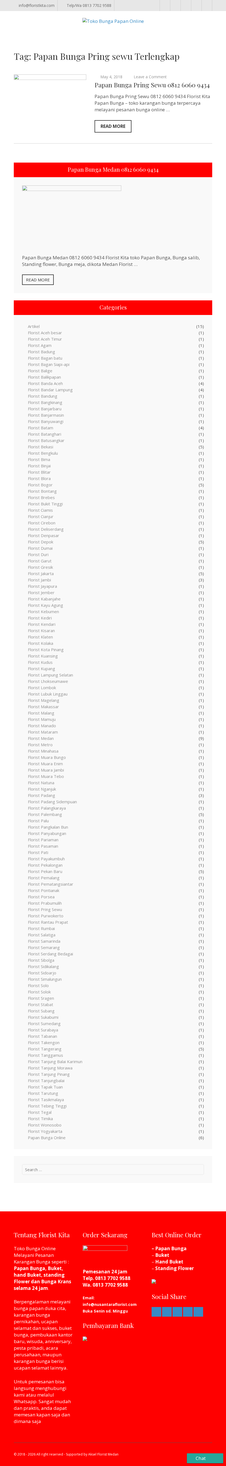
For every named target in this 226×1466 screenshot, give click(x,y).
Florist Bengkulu (43, 453)
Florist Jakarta (41, 573)
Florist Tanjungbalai (46, 1080)
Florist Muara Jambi (46, 770)
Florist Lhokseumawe (48, 681)
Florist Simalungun (45, 979)
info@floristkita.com (37, 5)
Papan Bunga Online (47, 1137)
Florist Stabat (40, 1004)
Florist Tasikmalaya (46, 1099)
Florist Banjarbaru (44, 408)
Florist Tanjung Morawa (50, 1068)
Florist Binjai (39, 465)
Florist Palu (38, 820)
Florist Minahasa (43, 751)
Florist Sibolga (41, 960)
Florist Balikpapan (44, 377)
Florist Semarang (44, 947)
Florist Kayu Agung (45, 605)
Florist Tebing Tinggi (47, 1106)
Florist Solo (38, 985)
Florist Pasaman (43, 846)
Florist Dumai (40, 548)
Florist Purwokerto (45, 915)
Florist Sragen (41, 998)
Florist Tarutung (43, 1093)
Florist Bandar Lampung (50, 389)
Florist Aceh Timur (45, 339)
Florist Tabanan (42, 1036)
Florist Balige (40, 370)
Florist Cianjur (40, 516)
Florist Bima (39, 459)
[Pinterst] (175, 5)
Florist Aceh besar (45, 332)
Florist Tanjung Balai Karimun (55, 1061)
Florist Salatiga (41, 934)
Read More (113, 126)
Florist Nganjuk (42, 789)
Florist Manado (42, 725)
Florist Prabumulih (45, 903)
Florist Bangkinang (45, 402)
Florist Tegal (40, 1112)
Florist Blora (39, 478)
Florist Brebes (41, 497)
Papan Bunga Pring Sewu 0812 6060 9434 (152, 84)
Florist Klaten (40, 637)
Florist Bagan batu (45, 358)
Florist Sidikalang (43, 966)
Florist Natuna (41, 782)
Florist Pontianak (43, 890)
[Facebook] (165, 5)
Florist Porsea (41, 896)
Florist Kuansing (43, 656)
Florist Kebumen (43, 611)
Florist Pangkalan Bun (48, 827)
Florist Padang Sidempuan (52, 801)
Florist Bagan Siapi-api (48, 364)
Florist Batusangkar (46, 440)
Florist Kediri (40, 618)
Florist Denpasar (43, 535)
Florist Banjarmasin (46, 415)
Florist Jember (41, 592)
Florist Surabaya (43, 1030)
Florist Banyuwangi (45, 421)
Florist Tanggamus (45, 1055)
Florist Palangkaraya (47, 808)
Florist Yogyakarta (45, 1131)
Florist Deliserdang (46, 529)
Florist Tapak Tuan (45, 1087)
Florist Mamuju (42, 719)
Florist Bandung (42, 396)
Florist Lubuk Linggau (48, 694)
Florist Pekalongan (45, 865)
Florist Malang (41, 713)
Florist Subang (41, 1011)
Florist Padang (41, 795)
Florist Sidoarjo (42, 972)
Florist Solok (39, 992)
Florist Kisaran (41, 630)
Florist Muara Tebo (46, 776)
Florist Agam (40, 345)
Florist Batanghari (44, 434)
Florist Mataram (43, 732)
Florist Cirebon (41, 523)
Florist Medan (41, 738)
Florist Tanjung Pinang (49, 1074)
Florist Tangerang (44, 1049)
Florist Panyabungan (47, 833)
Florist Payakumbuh (46, 858)
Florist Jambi (39, 580)
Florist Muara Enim (45, 763)
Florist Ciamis (40, 510)
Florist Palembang (45, 814)
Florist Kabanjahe (44, 599)
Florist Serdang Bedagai (50, 953)
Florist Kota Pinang (46, 649)
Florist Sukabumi (43, 1017)
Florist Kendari (41, 624)
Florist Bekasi (40, 446)
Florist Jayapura (42, 586)
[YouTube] (207, 5)
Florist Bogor (40, 484)
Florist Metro (40, 744)
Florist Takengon (44, 1042)
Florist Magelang (43, 700)
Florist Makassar (43, 706)
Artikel (34, 326)
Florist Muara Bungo (47, 757)
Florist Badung (41, 351)
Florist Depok (40, 542)
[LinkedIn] (186, 5)
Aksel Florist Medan (103, 1454)
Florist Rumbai (41, 928)
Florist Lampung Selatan (50, 675)
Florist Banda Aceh (45, 383)
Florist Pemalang (44, 877)
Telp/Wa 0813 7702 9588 (89, 5)
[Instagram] (196, 5)
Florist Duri (38, 554)
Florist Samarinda (44, 941)
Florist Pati (38, 852)
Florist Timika (40, 1118)
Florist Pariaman (43, 839)
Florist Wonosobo (44, 1125)
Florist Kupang (41, 668)
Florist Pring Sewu (45, 909)
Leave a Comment (150, 76)
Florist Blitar (39, 472)
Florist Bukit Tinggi (45, 503)
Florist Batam (40, 427)
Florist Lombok (42, 687)
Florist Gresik (40, 567)
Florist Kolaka (40, 643)
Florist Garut (40, 561)
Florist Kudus (40, 662)
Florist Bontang (42, 491)
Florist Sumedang (44, 1023)
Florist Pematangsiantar (50, 884)
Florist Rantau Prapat (48, 922)
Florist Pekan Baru (45, 871)
